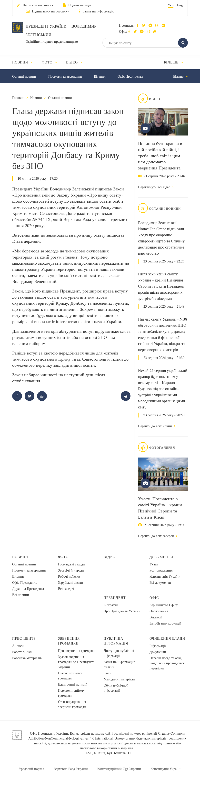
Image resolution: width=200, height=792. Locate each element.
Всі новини (20, 594)
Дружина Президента (28, 588)
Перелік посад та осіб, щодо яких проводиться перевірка (167, 663)
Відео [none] (72, 62)
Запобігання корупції (165, 623)
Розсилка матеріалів (27, 658)
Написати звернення (38, 5)
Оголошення (159, 611)
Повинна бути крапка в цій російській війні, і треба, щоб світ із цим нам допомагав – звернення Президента (160, 155)
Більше (172, 62)
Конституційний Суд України (119, 768)
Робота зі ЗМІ (22, 651)
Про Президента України (122, 611)
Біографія (111, 605)
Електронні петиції (72, 684)
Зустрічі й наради (71, 570)
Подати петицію (80, 5)
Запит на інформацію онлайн (119, 664)
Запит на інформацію (98, 11)
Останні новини (24, 76)
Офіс (154, 597)
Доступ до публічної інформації (119, 653)
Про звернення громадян (76, 650)
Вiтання (99, 76)
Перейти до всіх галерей (156, 535)
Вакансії (156, 617)
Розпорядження (161, 570)
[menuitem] (24, 62)
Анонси (18, 645)
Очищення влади (167, 638)
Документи (161, 556)
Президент (115, 597)
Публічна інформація (116, 641)
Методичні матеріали (119, 679)
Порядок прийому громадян (71, 693)
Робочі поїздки (69, 576)
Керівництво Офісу (164, 605)
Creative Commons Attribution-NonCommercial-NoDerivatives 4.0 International (106, 735)
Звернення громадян (69, 641)
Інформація (158, 645)
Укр (170, 5)
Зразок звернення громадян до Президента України (76, 661)
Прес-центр (24, 638)
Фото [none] (48, 62)
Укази (154, 564)
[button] (145, 25)
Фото (63, 556)
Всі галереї (66, 588)
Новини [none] (20, 62)
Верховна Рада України (71, 768)
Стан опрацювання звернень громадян (72, 704)
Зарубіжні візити (70, 582)
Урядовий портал (31, 768)
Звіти (107, 673)
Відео (109, 556)
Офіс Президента (130, 76)
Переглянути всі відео (154, 187)
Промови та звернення (65, 76)
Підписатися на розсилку (50, 11)
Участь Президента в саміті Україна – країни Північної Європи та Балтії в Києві (160, 508)
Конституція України (165, 576)
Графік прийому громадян (70, 675)
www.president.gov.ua (118, 743)
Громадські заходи (71, 564)
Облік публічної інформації (116, 688)
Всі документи (160, 582)
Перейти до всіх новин (155, 426)
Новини (36, 97)
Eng (180, 5)
